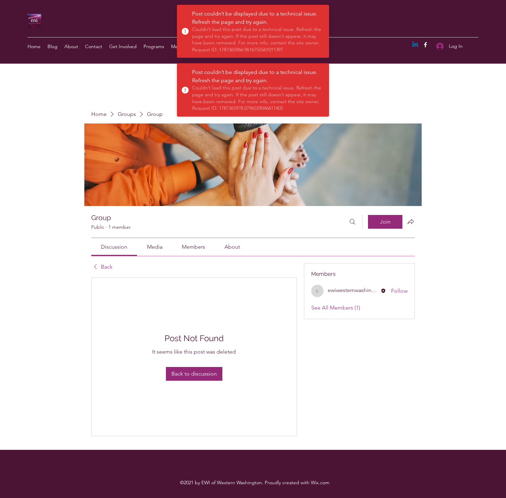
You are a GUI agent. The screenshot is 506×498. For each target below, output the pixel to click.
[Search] (352, 222)
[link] (114, 246)
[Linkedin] (415, 44)
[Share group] (411, 221)
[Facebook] (425, 44)
